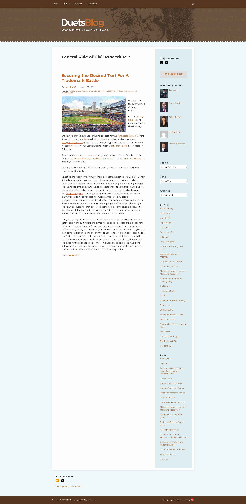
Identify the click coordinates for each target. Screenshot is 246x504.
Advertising (75, 91)
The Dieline (165, 332)
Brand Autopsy (166, 208)
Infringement (122, 91)
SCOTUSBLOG (166, 310)
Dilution (97, 91)
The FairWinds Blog (168, 336)
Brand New (165, 213)
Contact (78, 4)
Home (55, 4)
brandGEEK (165, 218)
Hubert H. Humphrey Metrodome (91, 158)
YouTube (164, 459)
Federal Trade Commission (172, 383)
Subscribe (92, 4)
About (66, 4)
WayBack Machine (168, 454)
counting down (133, 158)
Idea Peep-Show (167, 242)
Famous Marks (108, 91)
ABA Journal (165, 359)
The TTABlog (165, 346)
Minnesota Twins (125, 136)
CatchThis (164, 227)
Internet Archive (167, 397)
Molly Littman (175, 132)
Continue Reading (70, 255)
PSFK (162, 296)
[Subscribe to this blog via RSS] (161, 62)
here (73, 146)
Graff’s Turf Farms (118, 146)
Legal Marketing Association (172, 402)
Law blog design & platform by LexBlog (176, 500)
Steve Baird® (70, 87)
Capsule (163, 363)
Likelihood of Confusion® (171, 261)
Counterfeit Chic (167, 232)
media (83, 139)
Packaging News (167, 291)
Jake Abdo (173, 90)
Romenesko (165, 305)
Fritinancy (164, 237)
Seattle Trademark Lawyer (171, 315)
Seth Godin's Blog (168, 319)
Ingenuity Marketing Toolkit (172, 393)
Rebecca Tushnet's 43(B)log (172, 300)
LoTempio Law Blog (169, 266)
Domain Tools (166, 378)
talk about (105, 139)
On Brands (164, 286)
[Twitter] (166, 62)
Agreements (87, 91)
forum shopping (74, 193)
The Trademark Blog (169, 341)
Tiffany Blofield (175, 117)
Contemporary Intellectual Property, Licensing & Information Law (171, 371)
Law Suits (132, 91)
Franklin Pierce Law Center (172, 388)
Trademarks (67, 93)
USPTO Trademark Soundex (172, 449)
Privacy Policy (62, 486)
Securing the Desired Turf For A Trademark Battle (95, 78)
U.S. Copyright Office (169, 430)
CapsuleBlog (165, 223)
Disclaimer (76, 486)
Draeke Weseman (177, 143)
